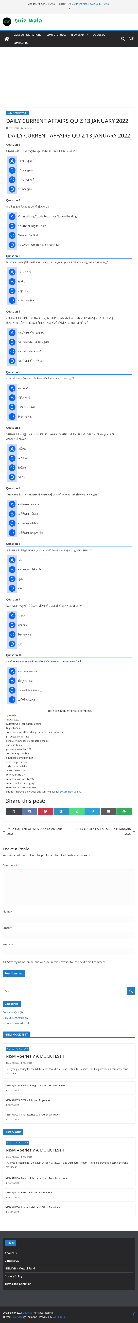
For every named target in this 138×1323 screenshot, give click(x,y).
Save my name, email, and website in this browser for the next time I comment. (56, 962)
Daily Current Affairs (27, 34)
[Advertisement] (69, 72)
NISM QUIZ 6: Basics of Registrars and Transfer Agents (36, 1085)
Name (8, 911)
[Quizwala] (7, 39)
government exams (70, 791)
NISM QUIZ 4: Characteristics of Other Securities (32, 1114)
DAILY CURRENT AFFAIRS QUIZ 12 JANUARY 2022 (34, 831)
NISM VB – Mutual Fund (16, 1023)
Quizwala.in (12, 715)
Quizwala (28, 128)
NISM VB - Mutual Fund (17, 1049)
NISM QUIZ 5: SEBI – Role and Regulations (28, 1100)
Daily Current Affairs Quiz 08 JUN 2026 (88, 3)
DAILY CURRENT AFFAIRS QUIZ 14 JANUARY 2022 (103, 831)
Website (8, 944)
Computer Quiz (56, 34)
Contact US (20, 42)
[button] (86, 34)
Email (7, 928)
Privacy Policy (13, 1276)
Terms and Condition (18, 1284)
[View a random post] (131, 39)
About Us (99, 34)
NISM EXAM (77, 34)
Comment (10, 865)
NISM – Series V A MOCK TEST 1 (35, 1056)
